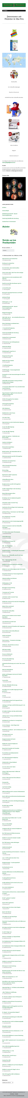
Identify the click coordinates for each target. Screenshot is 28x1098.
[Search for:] (8, 250)
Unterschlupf (5, 210)
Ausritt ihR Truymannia (8, 902)
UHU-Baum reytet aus (7, 734)
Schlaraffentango (6, 536)
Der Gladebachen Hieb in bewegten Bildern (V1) (13, 941)
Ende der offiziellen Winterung (9, 685)
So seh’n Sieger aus (7, 932)
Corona (4, 695)
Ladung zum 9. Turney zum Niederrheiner (12, 715)
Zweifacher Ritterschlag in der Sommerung (12, 507)
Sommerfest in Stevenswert (9, 221)
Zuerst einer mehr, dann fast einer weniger (12, 272)
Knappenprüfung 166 (7, 356)
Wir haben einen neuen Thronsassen (11, 532)
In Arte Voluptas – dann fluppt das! (10, 725)
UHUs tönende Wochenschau (9, 465)
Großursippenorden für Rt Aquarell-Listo (12, 700)
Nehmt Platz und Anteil (8, 606)
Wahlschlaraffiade (6, 346)
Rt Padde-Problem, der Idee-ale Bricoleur (12, 711)
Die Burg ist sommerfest (8, 263)
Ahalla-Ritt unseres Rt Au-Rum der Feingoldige (13, 601)
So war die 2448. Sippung (8, 427)
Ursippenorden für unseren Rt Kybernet (12, 828)
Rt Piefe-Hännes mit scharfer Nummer (11, 950)
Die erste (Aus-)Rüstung (8, 658)
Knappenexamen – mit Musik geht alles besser (13, 550)
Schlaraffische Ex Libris (7, 479)
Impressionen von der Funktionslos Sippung (13, 422)
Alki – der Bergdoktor (7, 546)
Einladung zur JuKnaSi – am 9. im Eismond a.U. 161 (14, 729)
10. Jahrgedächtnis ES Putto (9, 878)
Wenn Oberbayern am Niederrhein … (11, 323)
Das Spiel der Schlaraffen (8, 610)
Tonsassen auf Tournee (8, 592)
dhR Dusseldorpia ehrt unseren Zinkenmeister (13, 791)
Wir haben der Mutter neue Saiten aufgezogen (13, 927)
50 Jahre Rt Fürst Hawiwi (8, 360)
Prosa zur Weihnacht (7, 654)
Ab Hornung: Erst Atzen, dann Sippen (11, 907)
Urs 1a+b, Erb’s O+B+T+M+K (8, 766)
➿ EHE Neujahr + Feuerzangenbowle (11, 369)
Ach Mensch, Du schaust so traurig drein (12, 720)
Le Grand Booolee (6, 288)
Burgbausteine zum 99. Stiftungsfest (11, 484)
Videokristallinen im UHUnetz (9, 578)
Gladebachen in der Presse (8, 413)
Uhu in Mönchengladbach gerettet (10, 1046)
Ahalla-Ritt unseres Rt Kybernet (10, 743)
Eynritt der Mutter (6, 912)
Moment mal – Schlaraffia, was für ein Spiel (12, 555)
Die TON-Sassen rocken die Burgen (10, 842)
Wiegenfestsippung (7, 312)
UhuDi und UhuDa (6, 635)
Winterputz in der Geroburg (9, 966)
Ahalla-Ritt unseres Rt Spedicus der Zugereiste (13, 626)
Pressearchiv (5, 782)
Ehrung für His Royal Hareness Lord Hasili (12, 292)
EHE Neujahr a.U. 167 (7, 302)
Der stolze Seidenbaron (8, 887)
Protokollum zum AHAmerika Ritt (10, 753)
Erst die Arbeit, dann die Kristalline (10, 268)
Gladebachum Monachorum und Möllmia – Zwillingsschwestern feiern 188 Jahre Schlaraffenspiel (12, 811)
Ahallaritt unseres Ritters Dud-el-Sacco (11, 961)
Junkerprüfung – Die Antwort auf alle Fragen (13, 512)
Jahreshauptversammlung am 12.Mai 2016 (12, 1016)
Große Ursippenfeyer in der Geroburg (11, 488)
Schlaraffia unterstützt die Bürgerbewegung (13, 800)
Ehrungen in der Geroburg (8, 587)
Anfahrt (4, 207)
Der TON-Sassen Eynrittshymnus (10, 757)
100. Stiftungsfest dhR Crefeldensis (11, 1074)
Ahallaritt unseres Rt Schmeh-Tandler (11, 837)
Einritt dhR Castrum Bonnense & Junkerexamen (13, 796)
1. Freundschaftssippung (8, 328)
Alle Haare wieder (6, 649)
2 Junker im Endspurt (7, 442)
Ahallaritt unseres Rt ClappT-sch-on (11, 1069)
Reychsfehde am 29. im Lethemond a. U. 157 (12, 1030)
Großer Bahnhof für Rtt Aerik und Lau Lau (12, 882)
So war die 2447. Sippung (8, 431)
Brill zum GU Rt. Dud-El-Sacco (9, 1055)
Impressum (12, 1093)
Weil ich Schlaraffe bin (7, 669)
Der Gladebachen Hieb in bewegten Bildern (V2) (13, 946)
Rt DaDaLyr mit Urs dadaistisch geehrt (11, 498)
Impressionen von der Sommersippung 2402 (12, 521)
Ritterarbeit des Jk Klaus (8, 447)
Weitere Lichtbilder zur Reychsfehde (11, 936)
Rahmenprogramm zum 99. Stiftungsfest (12, 456)
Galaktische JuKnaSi (7, 847)
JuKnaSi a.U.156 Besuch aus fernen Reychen (12, 1064)
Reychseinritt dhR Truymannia (9, 474)
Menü (6, 10)
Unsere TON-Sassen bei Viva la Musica (11, 777)
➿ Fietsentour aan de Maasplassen (10, 342)
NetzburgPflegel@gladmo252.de (8, 162)
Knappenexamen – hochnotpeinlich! (11, 862)
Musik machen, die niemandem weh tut (11, 451)
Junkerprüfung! (6, 297)
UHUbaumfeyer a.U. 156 (8, 1050)
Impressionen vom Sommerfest (9, 258)
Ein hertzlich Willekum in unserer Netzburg (12, 1035)
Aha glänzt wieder (6, 1026)
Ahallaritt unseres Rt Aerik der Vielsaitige (12, 564)
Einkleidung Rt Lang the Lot (9, 351)
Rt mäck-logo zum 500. (7, 805)
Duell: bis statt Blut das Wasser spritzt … (12, 283)
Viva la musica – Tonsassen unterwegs (11, 640)
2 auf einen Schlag (6, 787)
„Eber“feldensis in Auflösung (9, 992)
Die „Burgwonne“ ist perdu (8, 516)
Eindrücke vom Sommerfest (9, 460)
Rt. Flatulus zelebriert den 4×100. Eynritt (12, 996)
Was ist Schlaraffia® (7, 824)
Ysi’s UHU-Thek (6, 417)
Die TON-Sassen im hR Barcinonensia (11, 833)
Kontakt (16, 1093)
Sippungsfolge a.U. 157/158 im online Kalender (13, 987)
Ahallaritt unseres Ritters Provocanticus (12, 1001)
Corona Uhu (5, 680)
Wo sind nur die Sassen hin (8, 541)
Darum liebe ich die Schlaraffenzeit (10, 631)
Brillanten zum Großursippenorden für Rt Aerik (13, 569)
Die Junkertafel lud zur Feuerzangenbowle (12, 573)
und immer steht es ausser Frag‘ (10, 597)
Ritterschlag (5, 470)
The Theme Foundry (20, 1095)
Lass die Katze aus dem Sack (9, 621)
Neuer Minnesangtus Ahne (8, 493)
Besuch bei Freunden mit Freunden (10, 748)
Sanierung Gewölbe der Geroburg (10, 218)
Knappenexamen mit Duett (8, 739)
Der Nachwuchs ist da (7, 867)
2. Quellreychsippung (7, 365)
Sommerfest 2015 (6, 1060)
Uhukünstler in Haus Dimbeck (9, 762)
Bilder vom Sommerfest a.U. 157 (9, 976)
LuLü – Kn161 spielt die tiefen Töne (10, 858)
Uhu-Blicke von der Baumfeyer (9, 916)
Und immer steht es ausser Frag (10, 502)
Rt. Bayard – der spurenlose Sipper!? (11, 1012)
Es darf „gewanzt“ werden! (8, 898)
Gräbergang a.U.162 (7, 583)
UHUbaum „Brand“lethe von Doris (10, 644)
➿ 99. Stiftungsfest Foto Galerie (10, 399)
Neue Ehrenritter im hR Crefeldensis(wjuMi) (12, 1021)
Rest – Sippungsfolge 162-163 (9, 559)
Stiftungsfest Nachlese (8, 403)
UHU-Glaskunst (6, 408)
